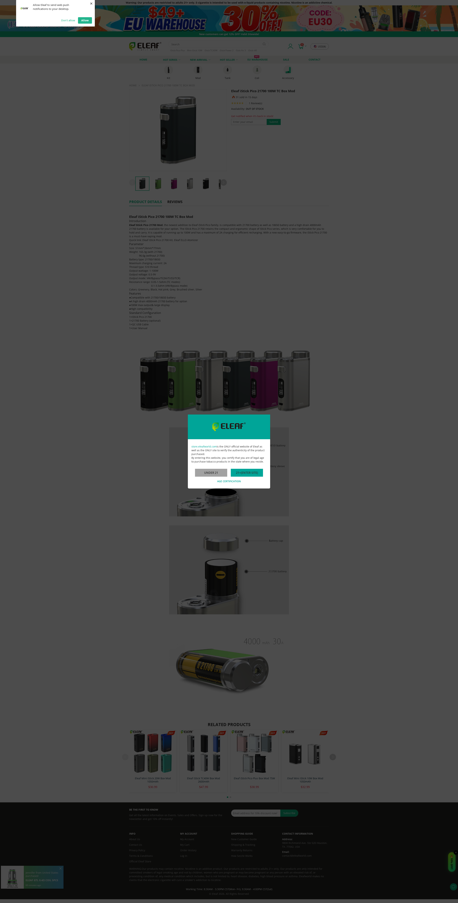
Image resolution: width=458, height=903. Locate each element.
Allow (85, 20)
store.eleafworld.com (204, 446)
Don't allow (68, 20)
